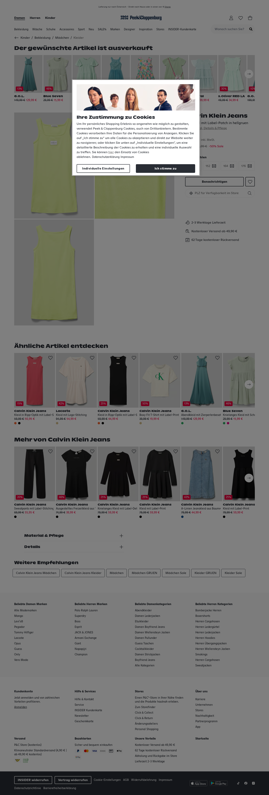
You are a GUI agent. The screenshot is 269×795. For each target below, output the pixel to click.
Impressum (127, 157)
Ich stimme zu (165, 168)
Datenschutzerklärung (106, 157)
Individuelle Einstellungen (103, 168)
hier (111, 152)
